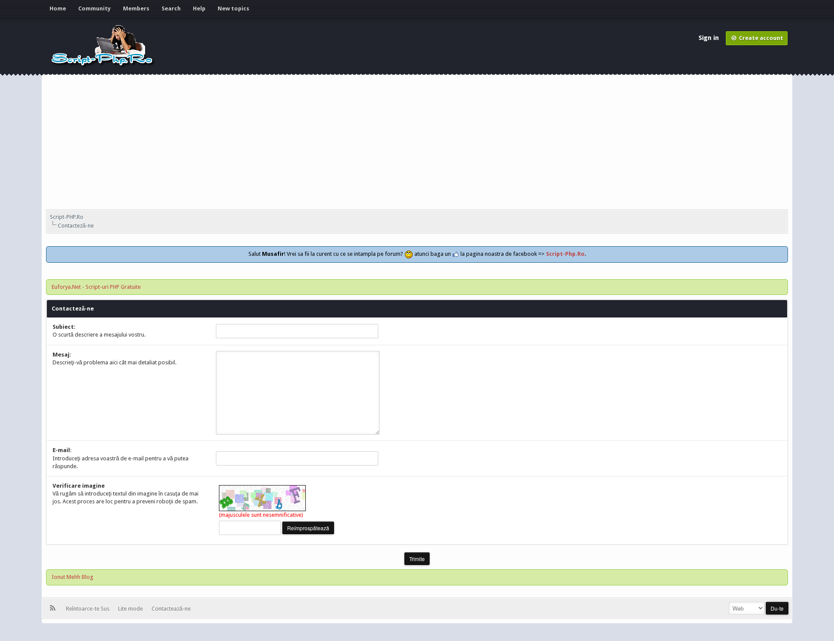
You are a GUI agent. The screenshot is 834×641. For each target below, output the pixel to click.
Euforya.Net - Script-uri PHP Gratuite (96, 287)
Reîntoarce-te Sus (89, 608)
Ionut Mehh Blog (72, 577)
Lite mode (132, 608)
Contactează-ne (171, 608)
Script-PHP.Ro (66, 217)
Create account (760, 38)
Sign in (709, 38)
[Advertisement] (417, 144)
